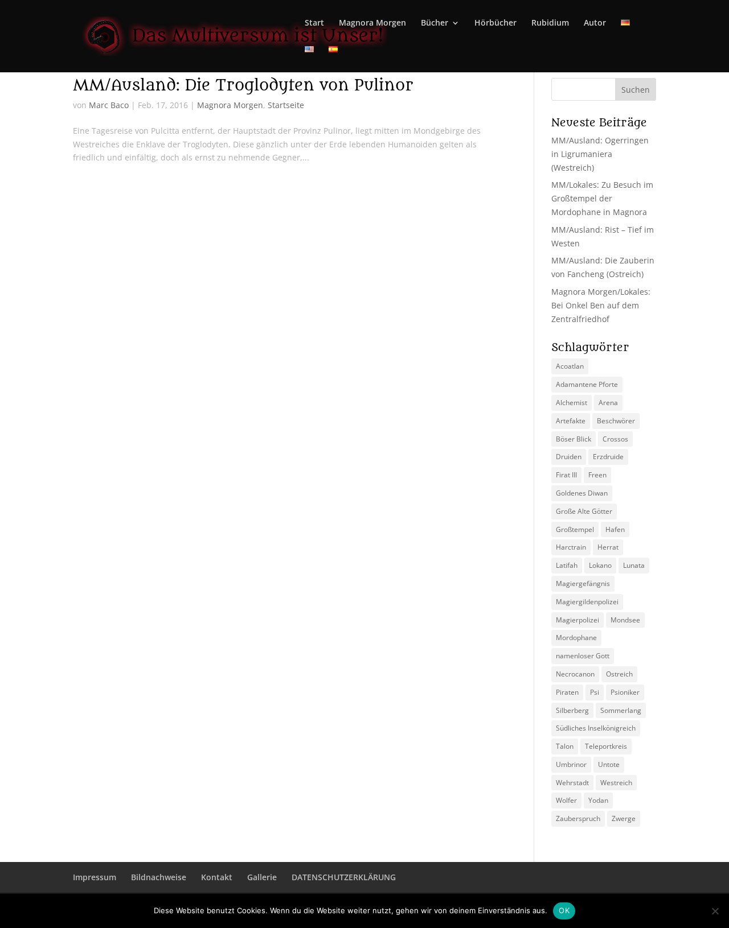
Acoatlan (570, 366)
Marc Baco (109, 105)
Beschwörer (616, 421)
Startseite (286, 105)
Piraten (567, 692)
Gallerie (262, 877)
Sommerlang (620, 710)
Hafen (615, 529)
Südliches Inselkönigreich (596, 728)
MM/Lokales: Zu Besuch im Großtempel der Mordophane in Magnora (602, 198)
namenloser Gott (582, 656)
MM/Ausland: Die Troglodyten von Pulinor (243, 85)
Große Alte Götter (584, 511)
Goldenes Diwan (582, 493)
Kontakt (216, 877)
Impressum (94, 877)
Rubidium (550, 23)
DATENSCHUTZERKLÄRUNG (344, 877)
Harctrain (571, 547)
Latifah (567, 565)
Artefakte (570, 421)
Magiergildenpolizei (587, 602)
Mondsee (625, 620)
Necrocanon (575, 674)
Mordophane (576, 637)
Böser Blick (573, 439)
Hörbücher (495, 23)
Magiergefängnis (583, 583)
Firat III (566, 475)
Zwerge (624, 818)
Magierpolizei (577, 620)
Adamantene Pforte (587, 384)
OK (564, 910)
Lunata (634, 565)
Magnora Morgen (372, 23)
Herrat (608, 547)
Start (314, 23)
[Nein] (714, 911)
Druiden (568, 456)
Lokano (600, 565)
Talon (565, 746)
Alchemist (571, 402)
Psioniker (625, 692)
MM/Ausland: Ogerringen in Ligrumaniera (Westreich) (600, 154)
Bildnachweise (158, 877)
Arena (608, 402)
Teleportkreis (606, 746)
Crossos (615, 439)
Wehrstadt (572, 782)
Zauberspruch (578, 818)
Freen (597, 475)
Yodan (598, 800)
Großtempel (575, 529)
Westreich (616, 782)
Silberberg (572, 710)
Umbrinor (571, 764)
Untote (609, 764)
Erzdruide (608, 456)
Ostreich (619, 674)
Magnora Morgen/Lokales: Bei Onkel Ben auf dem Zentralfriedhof (600, 305)
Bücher (434, 23)
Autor (595, 23)
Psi (594, 692)
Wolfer (566, 800)
